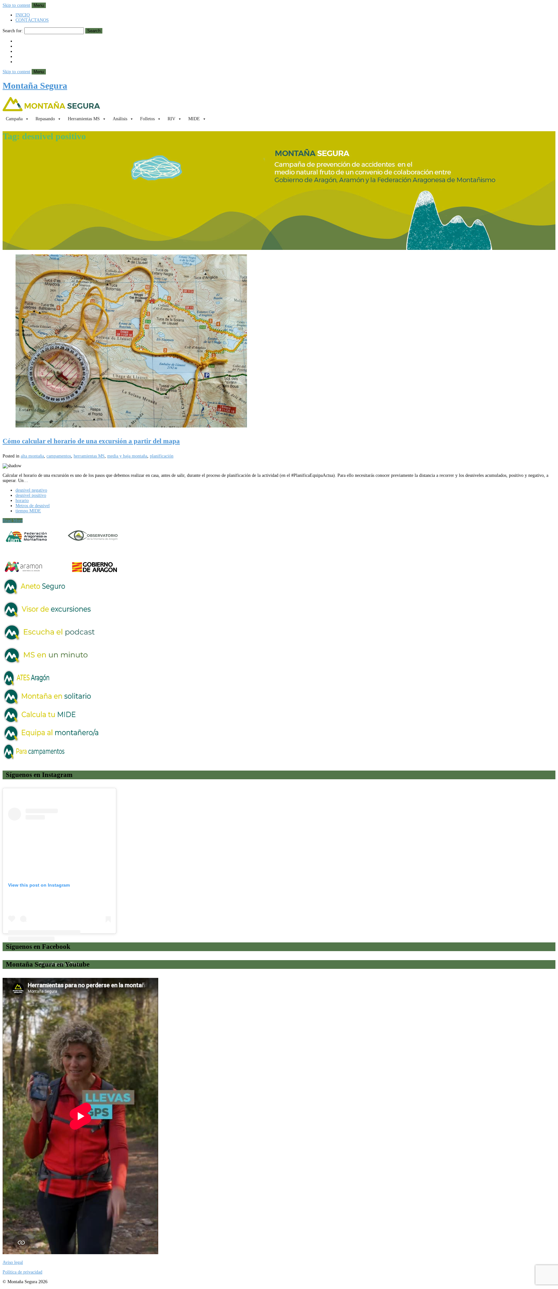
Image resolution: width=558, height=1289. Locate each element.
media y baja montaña (127, 456)
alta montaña (32, 456)
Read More (13, 520)
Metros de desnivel (33, 505)
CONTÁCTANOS (32, 20)
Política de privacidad (22, 1272)
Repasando (45, 118)
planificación (161, 456)
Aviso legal (13, 1262)
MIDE (194, 118)
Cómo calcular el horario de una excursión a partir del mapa (91, 441)
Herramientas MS (84, 118)
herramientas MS (89, 456)
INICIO (23, 15)
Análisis (120, 118)
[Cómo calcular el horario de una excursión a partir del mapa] (279, 341)
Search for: (13, 30)
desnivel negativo (31, 490)
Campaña (14, 118)
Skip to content (16, 5)
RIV (171, 118)
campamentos (58, 456)
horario (22, 500)
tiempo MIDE (28, 510)
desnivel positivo (31, 495)
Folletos (147, 118)
